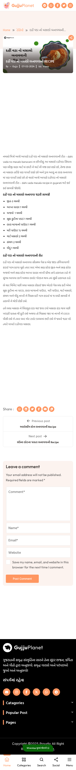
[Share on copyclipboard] (51, 409)
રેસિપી (20, 30)
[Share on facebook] (39, 409)
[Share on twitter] (32, 409)
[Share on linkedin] (26, 409)
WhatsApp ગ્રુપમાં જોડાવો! (37, 748)
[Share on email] (45, 409)
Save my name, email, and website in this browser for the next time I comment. (40, 564)
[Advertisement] (38, 114)
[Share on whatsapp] (19, 409)
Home (6, 30)
